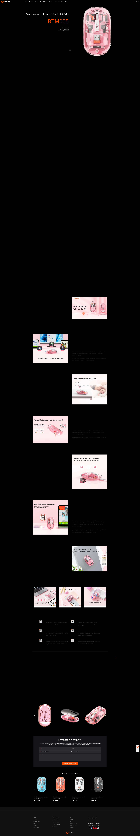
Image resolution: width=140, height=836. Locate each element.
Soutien (34, 823)
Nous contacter (36, 827)
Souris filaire (72, 827)
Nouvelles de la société (92, 816)
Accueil (34, 817)
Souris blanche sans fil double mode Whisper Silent (98, 797)
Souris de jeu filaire (73, 823)
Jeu (70, 817)
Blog (89, 820)
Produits (34, 819)
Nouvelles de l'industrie (92, 818)
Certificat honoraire (55, 822)
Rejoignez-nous (54, 826)
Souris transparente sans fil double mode (40, 797)
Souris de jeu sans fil (73, 825)
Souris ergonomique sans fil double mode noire (78, 797)
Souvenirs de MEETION (56, 824)
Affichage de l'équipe (55, 818)
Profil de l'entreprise (55, 816)
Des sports (72, 821)
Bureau (71, 819)
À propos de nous (36, 821)
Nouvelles (35, 825)
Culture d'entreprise (55, 820)
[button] (34, 715)
